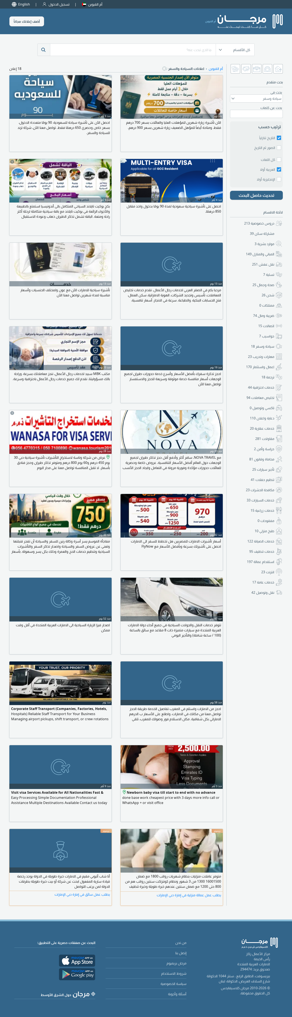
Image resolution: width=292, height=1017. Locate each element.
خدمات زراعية (262, 510)
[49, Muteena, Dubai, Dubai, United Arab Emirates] (124, 792)
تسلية (268, 274)
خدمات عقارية (262, 428)
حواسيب (266, 336)
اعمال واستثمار (260, 366)
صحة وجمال (263, 284)
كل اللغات (268, 159)
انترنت (267, 572)
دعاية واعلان (262, 418)
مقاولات (264, 438)
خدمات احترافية (261, 387)
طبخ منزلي (264, 531)
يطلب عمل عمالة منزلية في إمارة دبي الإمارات (189, 895)
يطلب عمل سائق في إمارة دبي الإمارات (82, 894)
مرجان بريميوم (176, 963)
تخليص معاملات (260, 397)
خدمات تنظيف (261, 551)
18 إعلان (15, 68)
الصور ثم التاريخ (264, 147)
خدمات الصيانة (260, 541)
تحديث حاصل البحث (256, 195)
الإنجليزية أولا (266, 179)
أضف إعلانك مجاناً (27, 21)
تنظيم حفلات (262, 479)
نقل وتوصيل (262, 592)
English (24, 4)
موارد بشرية (264, 243)
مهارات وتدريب (261, 356)
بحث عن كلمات (271, 107)
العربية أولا (267, 169)
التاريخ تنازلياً (267, 138)
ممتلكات (266, 305)
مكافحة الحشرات (260, 490)
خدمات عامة (263, 582)
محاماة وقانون (261, 459)
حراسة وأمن (264, 449)
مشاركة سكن (262, 233)
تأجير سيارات (263, 469)
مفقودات (266, 520)
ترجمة (267, 377)
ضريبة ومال (263, 315)
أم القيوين (95, 4)
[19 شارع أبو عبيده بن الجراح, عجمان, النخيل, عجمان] (107, 457)
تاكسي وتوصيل (262, 408)
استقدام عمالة (260, 561)
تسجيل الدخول (59, 4)
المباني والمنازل (260, 254)
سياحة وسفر (262, 346)
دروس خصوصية (259, 223)
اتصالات (266, 325)
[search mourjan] (44, 50)
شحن (268, 295)
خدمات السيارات (260, 500)
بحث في (276, 92)
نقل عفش (263, 264)
